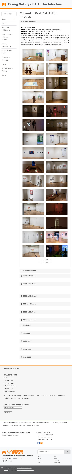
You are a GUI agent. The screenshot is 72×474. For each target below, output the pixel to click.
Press (4, 64)
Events (39, 456)
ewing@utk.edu (47, 439)
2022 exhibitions (29, 296)
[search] (9, 14)
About (4, 23)
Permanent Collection (6, 58)
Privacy (56, 458)
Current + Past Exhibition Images (7, 37)
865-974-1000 (7, 461)
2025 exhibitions (29, 270)
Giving (4, 75)
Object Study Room (7, 52)
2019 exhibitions (29, 320)
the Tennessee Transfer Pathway (25, 470)
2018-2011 (26, 325)
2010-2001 (26, 333)
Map (39, 460)
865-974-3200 (46, 437)
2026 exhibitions (29, 21)
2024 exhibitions (29, 276)
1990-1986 (26, 349)
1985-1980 (26, 357)
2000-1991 (26, 341)
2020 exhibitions (29, 312)
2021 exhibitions (29, 304)
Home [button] (4, 19)
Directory (56, 460)
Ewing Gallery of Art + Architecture (35, 4)
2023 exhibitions (29, 284)
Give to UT (40, 462)
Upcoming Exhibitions (6, 29)
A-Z (55, 456)
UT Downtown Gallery (7, 69)
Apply (39, 458)
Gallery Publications (6, 45)
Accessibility (57, 462)
